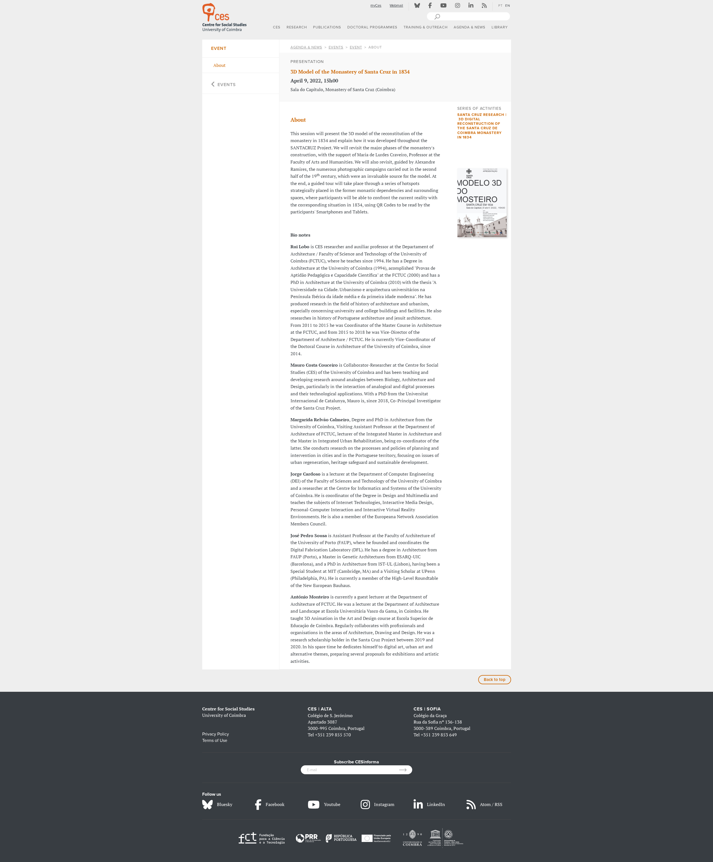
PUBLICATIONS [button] (327, 27)
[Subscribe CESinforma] (405, 769)
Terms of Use (214, 740)
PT (500, 6)
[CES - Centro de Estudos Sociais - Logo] (224, 16)
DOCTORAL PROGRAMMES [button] (372, 27)
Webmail (396, 5)
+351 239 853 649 (439, 735)
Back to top (495, 679)
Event (356, 47)
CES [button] (276, 27)
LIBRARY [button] (500, 27)
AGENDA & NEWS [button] (469, 27)
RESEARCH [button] (297, 27)
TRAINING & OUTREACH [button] (426, 27)
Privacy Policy (215, 734)
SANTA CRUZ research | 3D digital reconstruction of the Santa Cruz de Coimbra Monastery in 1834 (482, 126)
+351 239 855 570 (333, 735)
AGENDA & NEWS (306, 47)
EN (507, 6)
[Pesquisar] (437, 16)
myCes (375, 5)
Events (336, 47)
